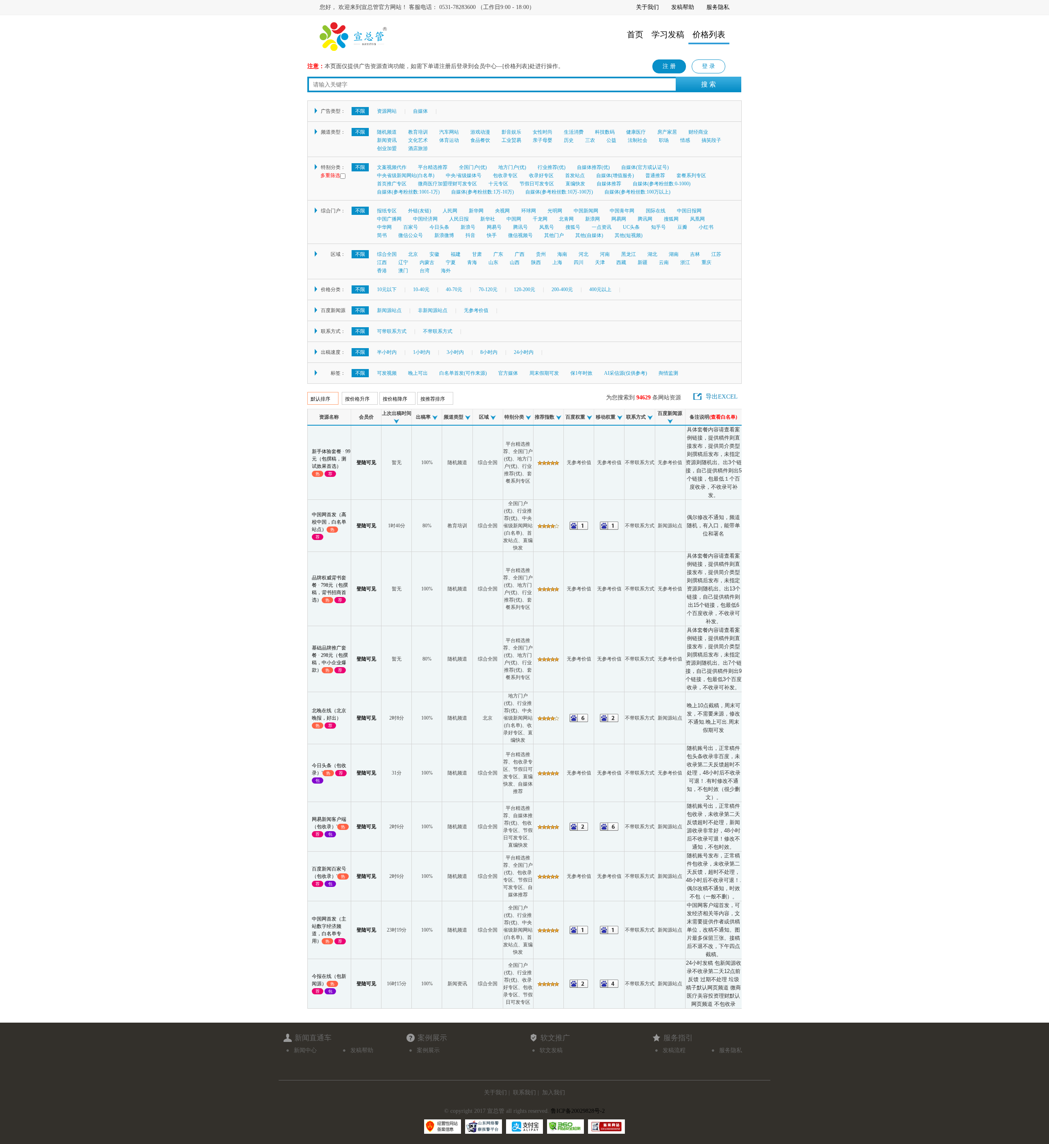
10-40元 (421, 289)
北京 (413, 254)
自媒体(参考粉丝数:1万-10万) (482, 192)
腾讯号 (520, 227)
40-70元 (454, 289)
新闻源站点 (389, 310)
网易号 (494, 227)
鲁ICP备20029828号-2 (578, 1111)
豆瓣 (682, 227)
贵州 (541, 254)
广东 (498, 254)
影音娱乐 (511, 132)
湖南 (674, 254)
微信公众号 (410, 235)
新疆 (642, 262)
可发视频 (387, 373)
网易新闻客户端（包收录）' (329, 826)
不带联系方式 (437, 331)
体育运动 (449, 140)
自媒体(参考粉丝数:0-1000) (661, 184)
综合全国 (387, 254)
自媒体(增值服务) (615, 175)
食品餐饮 (480, 140)
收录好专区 (541, 175)
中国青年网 (622, 211)
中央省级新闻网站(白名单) (405, 175)
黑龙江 (628, 254)
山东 (493, 262)
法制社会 (637, 140)
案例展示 (428, 1050)
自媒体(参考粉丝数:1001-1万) (408, 192)
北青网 (566, 219)
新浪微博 (444, 235)
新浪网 (592, 219)
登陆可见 (366, 462)
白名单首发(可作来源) (463, 373)
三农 (590, 140)
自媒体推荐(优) (593, 167)
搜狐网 (671, 219)
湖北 (652, 254)
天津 (600, 262)
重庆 (706, 262)
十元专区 (498, 184)
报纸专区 (387, 211)
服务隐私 (717, 7)
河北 (583, 254)
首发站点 (575, 175)
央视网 (502, 211)
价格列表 (709, 34)
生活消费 (574, 132)
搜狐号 (572, 227)
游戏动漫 (480, 132)
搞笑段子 (711, 140)
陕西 (536, 262)
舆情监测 (668, 373)
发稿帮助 (682, 7)
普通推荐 (655, 175)
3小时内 (455, 352)
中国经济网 (425, 219)
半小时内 (387, 352)
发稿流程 (674, 1050)
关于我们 (647, 7)
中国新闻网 (586, 211)
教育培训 (418, 132)
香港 (382, 270)
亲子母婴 (542, 140)
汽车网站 (449, 132)
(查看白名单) (723, 417)
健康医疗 (636, 132)
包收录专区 (505, 175)
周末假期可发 (544, 373)
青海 (472, 262)
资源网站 (387, 111)
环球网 (528, 211)
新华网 (476, 211)
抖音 (470, 235)
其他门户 (554, 235)
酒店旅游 (418, 148)
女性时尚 (542, 132)
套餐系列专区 (691, 175)
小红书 (706, 227)
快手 (492, 235)
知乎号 (658, 227)
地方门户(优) (512, 167)
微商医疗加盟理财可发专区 (447, 184)
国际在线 (655, 211)
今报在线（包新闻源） (329, 983)
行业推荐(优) (551, 167)
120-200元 (524, 289)
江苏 (716, 254)
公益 (611, 140)
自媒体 (420, 111)
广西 (519, 254)
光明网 (554, 211)
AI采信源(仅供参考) (625, 373)
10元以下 (387, 289)
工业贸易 (511, 140)
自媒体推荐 (609, 184)
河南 (605, 254)
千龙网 (540, 219)
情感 (685, 140)
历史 (569, 140)
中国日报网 (689, 211)
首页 (635, 34)
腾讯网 (645, 219)
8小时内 (488, 352)
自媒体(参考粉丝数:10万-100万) (559, 192)
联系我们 (524, 1092)
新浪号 (468, 227)
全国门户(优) (473, 167)
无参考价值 (476, 310)
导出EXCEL (722, 396)
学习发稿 (668, 34)
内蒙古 (427, 262)
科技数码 (605, 132)
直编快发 (575, 184)
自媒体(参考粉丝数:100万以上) (637, 192)
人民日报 (459, 219)
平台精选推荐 (432, 167)
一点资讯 (601, 227)
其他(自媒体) (589, 235)
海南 (562, 254)
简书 (382, 235)
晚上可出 (418, 373)
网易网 (618, 219)
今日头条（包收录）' (329, 773)
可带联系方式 (391, 331)
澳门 (403, 270)
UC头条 (631, 227)
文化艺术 (418, 140)
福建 (456, 254)
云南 (664, 262)
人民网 (450, 211)
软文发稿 (551, 1050)
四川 (579, 262)
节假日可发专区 (537, 184)
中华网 (384, 227)
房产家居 (667, 132)
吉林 (695, 254)
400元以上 (600, 289)
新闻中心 (305, 1050)
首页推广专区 (391, 184)
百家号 (410, 227)
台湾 (424, 270)
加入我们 (553, 1092)
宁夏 (451, 262)
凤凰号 (546, 227)
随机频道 (387, 132)
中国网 (513, 219)
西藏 (621, 262)
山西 (515, 262)
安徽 (434, 254)
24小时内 (524, 352)
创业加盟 (387, 148)
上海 (557, 262)
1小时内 (421, 352)
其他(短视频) (629, 235)
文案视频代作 (391, 167)
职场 (664, 140)
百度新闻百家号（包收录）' (329, 876)
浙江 (685, 262)
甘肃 (477, 254)
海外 (446, 270)
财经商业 (698, 132)
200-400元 (562, 289)
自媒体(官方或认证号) (645, 167)
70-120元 (488, 289)
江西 (382, 262)
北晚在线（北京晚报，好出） (329, 718)
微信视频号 (520, 235)
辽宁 (403, 262)
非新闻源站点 (432, 310)
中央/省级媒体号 (463, 175)
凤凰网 (697, 219)
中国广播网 (389, 219)
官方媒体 (508, 373)
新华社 (487, 219)
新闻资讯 (387, 140)
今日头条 (439, 227)
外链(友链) (419, 211)
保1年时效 (581, 373)
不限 (360, 111)
